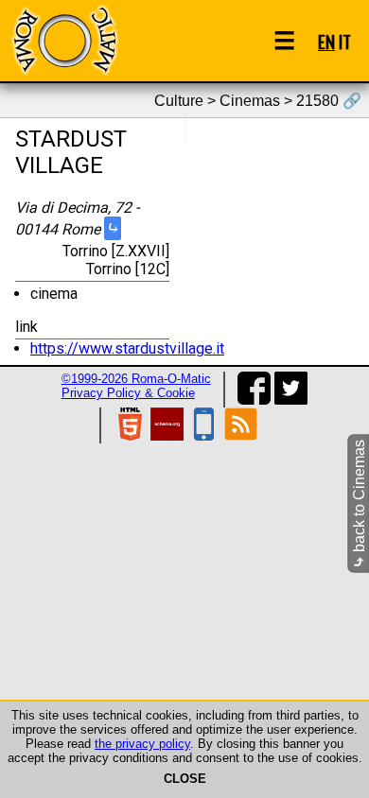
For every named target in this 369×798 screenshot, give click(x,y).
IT (345, 41)
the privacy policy (142, 744)
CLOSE (185, 779)
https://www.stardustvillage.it (127, 348)
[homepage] (64, 40)
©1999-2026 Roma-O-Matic (136, 379)
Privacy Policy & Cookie (128, 393)
